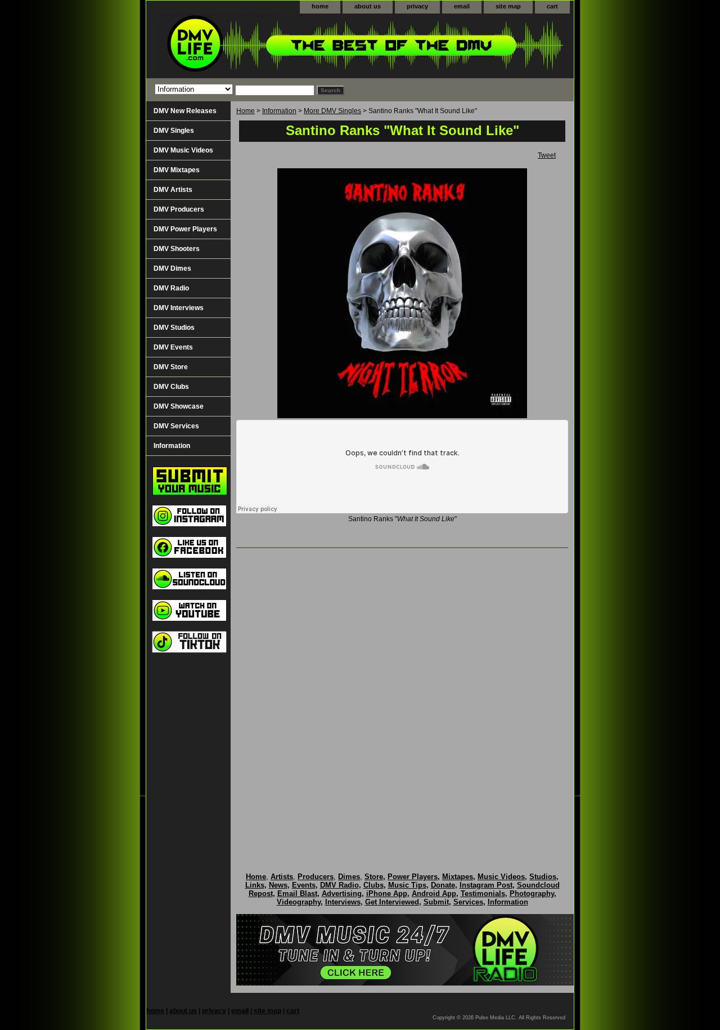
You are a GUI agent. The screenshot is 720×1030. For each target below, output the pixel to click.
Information (279, 111)
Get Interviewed (392, 902)
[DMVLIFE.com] (287, 46)
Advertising (342, 893)
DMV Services (176, 426)
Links (254, 885)
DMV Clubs (171, 387)
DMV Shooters (177, 249)
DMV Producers (179, 209)
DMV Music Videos (183, 150)
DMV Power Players (185, 229)
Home (245, 111)
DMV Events (173, 347)
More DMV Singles (332, 111)
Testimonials (483, 893)
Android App (434, 893)
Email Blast (297, 893)
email (462, 6)
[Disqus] (402, 698)
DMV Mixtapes (177, 170)
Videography (299, 902)
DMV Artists (173, 190)
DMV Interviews (179, 308)
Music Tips (407, 885)
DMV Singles (174, 131)
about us (367, 6)
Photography (532, 893)
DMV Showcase (179, 406)
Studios (542, 876)
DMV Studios (174, 328)
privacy (417, 6)
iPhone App (386, 893)
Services (468, 902)
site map (508, 6)
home (320, 6)
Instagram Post (486, 885)
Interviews (343, 902)
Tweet (547, 155)
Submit (436, 902)
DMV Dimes (172, 268)
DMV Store (171, 367)
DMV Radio (171, 288)
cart (552, 6)
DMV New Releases (185, 111)
